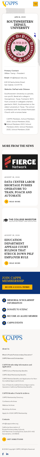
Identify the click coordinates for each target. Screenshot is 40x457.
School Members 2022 (21, 122)
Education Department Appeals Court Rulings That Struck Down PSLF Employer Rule (19, 248)
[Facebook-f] (3, 454)
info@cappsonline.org (10, 424)
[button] (35, 4)
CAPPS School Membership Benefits (15, 371)
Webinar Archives (8, 405)
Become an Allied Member (22, 316)
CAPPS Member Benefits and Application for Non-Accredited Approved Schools (19, 380)
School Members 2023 (16, 124)
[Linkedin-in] (7, 454)
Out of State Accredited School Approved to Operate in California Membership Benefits (18, 386)
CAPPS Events (15, 322)
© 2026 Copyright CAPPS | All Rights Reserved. (18, 449)
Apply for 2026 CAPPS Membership (14, 413)
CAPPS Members (13, 119)
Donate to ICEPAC (17, 309)
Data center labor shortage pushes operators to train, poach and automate (19, 188)
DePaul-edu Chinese (21, 89)
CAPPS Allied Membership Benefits (14, 375)
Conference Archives (9, 401)
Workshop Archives (9, 409)
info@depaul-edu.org (18, 78)
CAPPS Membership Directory (12, 397)
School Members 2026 (21, 129)
